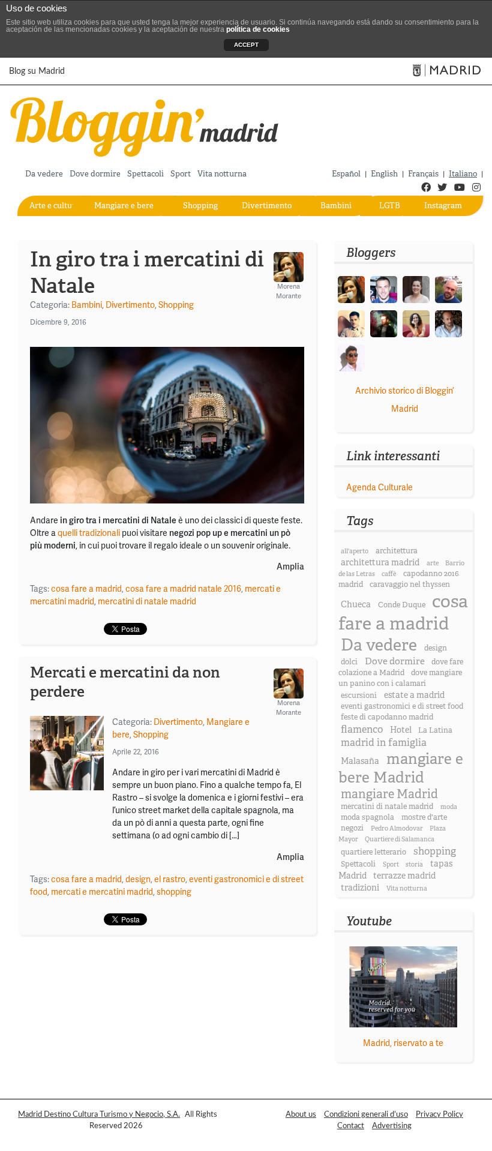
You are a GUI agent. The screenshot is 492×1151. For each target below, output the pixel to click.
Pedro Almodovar (397, 828)
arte (433, 563)
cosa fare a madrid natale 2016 (183, 589)
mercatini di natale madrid (147, 602)
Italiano (463, 174)
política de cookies (258, 29)
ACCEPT (246, 44)
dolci (349, 662)
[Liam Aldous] (383, 289)
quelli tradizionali (89, 533)
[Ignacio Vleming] (383, 323)
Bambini (336, 205)
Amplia (290, 567)
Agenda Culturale (379, 487)
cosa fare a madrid (86, 589)
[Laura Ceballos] (416, 289)
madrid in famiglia (384, 742)
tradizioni (360, 887)
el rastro (169, 879)
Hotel (401, 729)
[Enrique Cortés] (351, 357)
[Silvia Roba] (416, 323)
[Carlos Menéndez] (448, 289)
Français (423, 174)
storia (414, 864)
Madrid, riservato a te (403, 1043)
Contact (350, 1125)
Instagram (443, 205)
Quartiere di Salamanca (399, 839)
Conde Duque (401, 605)
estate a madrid (414, 695)
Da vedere (44, 174)
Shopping (200, 205)
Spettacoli (145, 174)
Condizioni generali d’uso (366, 1114)
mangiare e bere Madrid (400, 768)
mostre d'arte (424, 817)
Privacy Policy (439, 1114)
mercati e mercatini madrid (102, 892)
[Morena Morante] (351, 289)
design (138, 879)
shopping (174, 892)
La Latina (435, 730)
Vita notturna (222, 174)
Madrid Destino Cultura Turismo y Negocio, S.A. (99, 1114)
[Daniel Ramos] (351, 323)
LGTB (389, 205)
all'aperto (354, 551)
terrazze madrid (404, 875)
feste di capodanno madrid (387, 717)
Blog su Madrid (37, 71)
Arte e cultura (54, 205)
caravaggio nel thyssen (410, 584)
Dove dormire (95, 174)
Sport (180, 174)
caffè (389, 574)
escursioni (359, 695)
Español (346, 174)
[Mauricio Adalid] (448, 323)
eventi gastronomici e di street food (402, 706)
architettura (397, 551)
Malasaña (360, 761)
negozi (352, 828)
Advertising (392, 1125)
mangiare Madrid (389, 794)
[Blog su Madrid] (145, 125)
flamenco (362, 729)
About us (301, 1114)
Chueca (356, 604)
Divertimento (267, 205)
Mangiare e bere (124, 205)
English (384, 174)
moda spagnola (367, 817)
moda (448, 807)
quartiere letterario (373, 852)
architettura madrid (380, 562)
